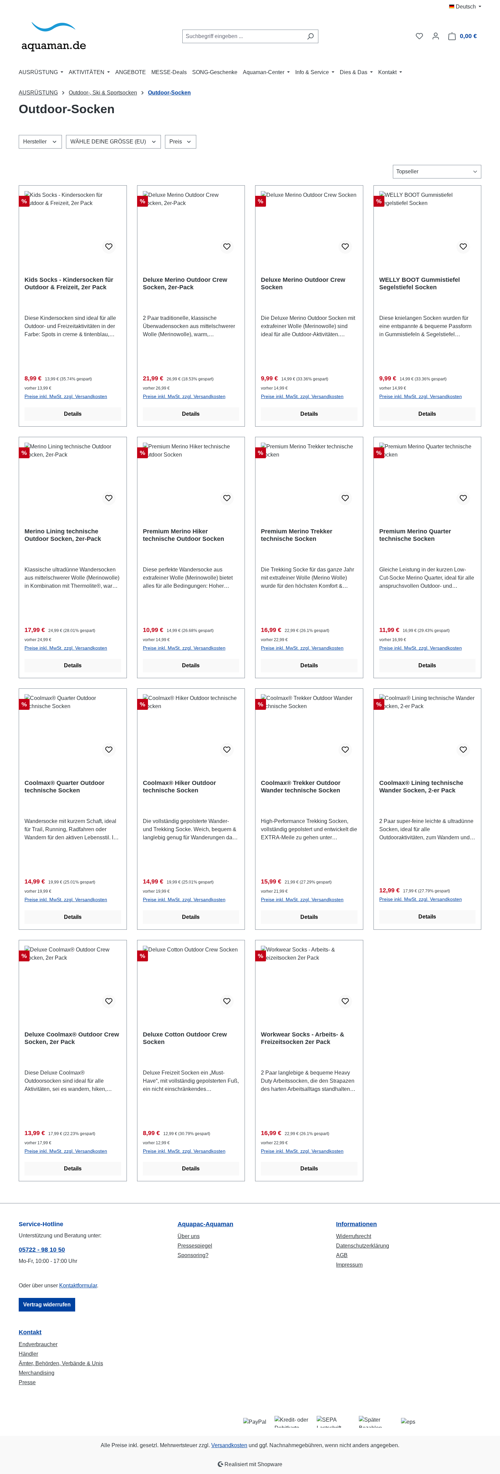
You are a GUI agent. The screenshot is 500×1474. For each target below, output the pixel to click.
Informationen (356, 1224)
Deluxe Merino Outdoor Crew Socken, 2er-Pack (185, 283)
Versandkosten (229, 1445)
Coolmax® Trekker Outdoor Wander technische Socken (300, 786)
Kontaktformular (78, 1285)
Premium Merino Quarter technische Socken (415, 535)
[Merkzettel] (419, 36)
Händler (28, 1354)
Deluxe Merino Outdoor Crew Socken (303, 283)
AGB (342, 1255)
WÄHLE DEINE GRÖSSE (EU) (108, 141)
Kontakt (30, 1332)
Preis (176, 141)
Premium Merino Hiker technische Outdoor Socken (183, 535)
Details (73, 414)
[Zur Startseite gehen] (54, 35)
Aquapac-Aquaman (205, 1224)
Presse (27, 1382)
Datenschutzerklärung (362, 1246)
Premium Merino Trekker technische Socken (296, 535)
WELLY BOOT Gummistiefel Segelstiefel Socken (419, 283)
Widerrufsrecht (353, 1236)
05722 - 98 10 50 (42, 1249)
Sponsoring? (193, 1255)
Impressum (349, 1265)
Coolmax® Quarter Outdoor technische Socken (64, 786)
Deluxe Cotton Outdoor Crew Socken (185, 1038)
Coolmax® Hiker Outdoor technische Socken (179, 786)
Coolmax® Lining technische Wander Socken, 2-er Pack (421, 786)
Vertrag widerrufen (47, 1304)
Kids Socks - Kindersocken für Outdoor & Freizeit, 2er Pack (68, 283)
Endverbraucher (38, 1344)
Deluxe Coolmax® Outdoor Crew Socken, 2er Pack (71, 1038)
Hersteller (35, 141)
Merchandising (36, 1373)
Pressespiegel (195, 1246)
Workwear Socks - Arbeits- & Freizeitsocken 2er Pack (302, 1038)
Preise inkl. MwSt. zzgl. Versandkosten (65, 396)
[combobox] (242, 36)
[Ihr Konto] (436, 36)
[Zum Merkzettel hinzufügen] (109, 247)
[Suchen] (310, 36)
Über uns (189, 1236)
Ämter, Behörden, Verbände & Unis (61, 1363)
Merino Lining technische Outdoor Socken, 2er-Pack (62, 535)
